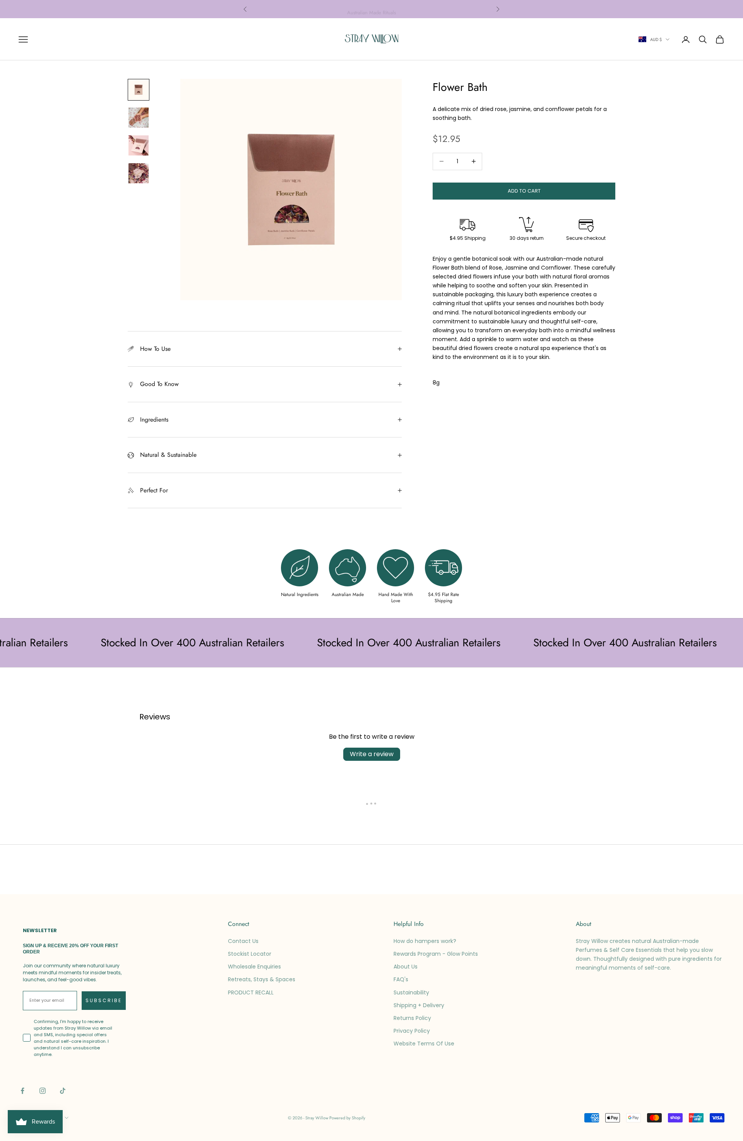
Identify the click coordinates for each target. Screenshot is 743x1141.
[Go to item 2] (138, 117)
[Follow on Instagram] (42, 1091)
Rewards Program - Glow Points (436, 954)
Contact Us (243, 941)
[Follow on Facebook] (22, 1091)
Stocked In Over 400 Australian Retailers (167, 643)
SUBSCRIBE (104, 1000)
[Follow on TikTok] (63, 1091)
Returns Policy (412, 1018)
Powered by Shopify (347, 1118)
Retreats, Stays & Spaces (261, 979)
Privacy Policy (412, 1031)
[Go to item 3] (138, 145)
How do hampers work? (425, 941)
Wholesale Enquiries (254, 966)
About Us (406, 966)
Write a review (372, 754)
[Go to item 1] (138, 90)
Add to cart (524, 191)
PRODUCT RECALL (251, 992)
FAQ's (401, 979)
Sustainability (411, 992)
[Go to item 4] (138, 173)
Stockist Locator (249, 954)
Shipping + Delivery (419, 1005)
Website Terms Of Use (424, 1043)
